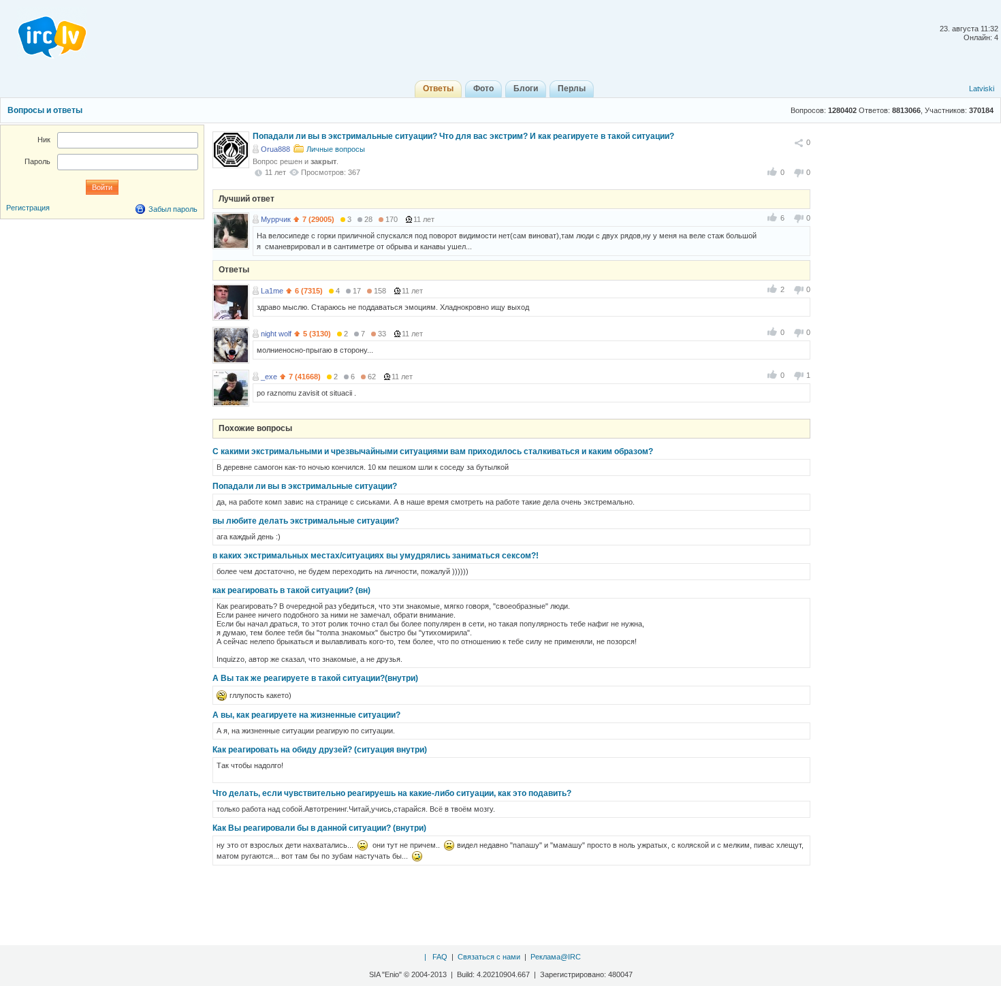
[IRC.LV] (43, 33)
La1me (272, 291)
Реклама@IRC (555, 957)
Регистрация (28, 208)
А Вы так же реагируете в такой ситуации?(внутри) (315, 678)
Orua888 (275, 149)
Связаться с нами (489, 957)
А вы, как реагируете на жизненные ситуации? (306, 715)
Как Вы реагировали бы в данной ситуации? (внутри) (319, 828)
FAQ (439, 957)
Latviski (981, 88)
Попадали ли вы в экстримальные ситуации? (304, 486)
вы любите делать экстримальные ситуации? (305, 521)
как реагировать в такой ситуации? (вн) (291, 590)
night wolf (276, 334)
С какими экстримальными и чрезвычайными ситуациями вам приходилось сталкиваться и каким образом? (432, 451)
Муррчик (276, 219)
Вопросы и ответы (44, 110)
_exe (269, 376)
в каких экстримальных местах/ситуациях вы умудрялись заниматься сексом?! (375, 555)
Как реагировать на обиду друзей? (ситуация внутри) (319, 749)
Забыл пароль (172, 209)
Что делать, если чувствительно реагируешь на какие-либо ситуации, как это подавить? (391, 793)
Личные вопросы (335, 149)
